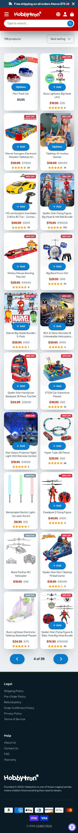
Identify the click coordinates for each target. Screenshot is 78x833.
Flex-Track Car (21, 82)
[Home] (27, 14)
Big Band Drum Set (57, 261)
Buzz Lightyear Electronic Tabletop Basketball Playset (21, 620)
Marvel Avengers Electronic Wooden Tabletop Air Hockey (21, 141)
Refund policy (12, 702)
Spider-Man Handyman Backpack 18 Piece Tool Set (21, 381)
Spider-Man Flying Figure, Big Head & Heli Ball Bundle (57, 201)
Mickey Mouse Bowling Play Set (21, 261)
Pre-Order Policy (15, 696)
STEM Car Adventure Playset (57, 381)
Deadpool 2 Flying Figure (57, 500)
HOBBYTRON (44, 826)
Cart (72, 14)
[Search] (70, 23)
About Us (10, 742)
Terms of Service (14, 719)
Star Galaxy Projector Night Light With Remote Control (21, 441)
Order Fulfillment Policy (19, 708)
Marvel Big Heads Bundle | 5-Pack (21, 321)
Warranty (10, 759)
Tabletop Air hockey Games (57, 141)
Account (65, 14)
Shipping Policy (14, 691)
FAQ (6, 754)
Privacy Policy (13, 713)
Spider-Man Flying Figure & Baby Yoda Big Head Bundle (57, 620)
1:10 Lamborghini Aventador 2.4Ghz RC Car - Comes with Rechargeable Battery (21, 201)
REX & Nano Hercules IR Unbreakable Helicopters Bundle (57, 321)
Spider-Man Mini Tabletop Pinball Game (57, 560)
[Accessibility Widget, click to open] (72, 827)
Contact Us (11, 748)
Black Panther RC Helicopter (21, 560)
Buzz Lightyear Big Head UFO (57, 82)
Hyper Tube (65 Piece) (57, 441)
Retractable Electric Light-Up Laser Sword (21, 500)
